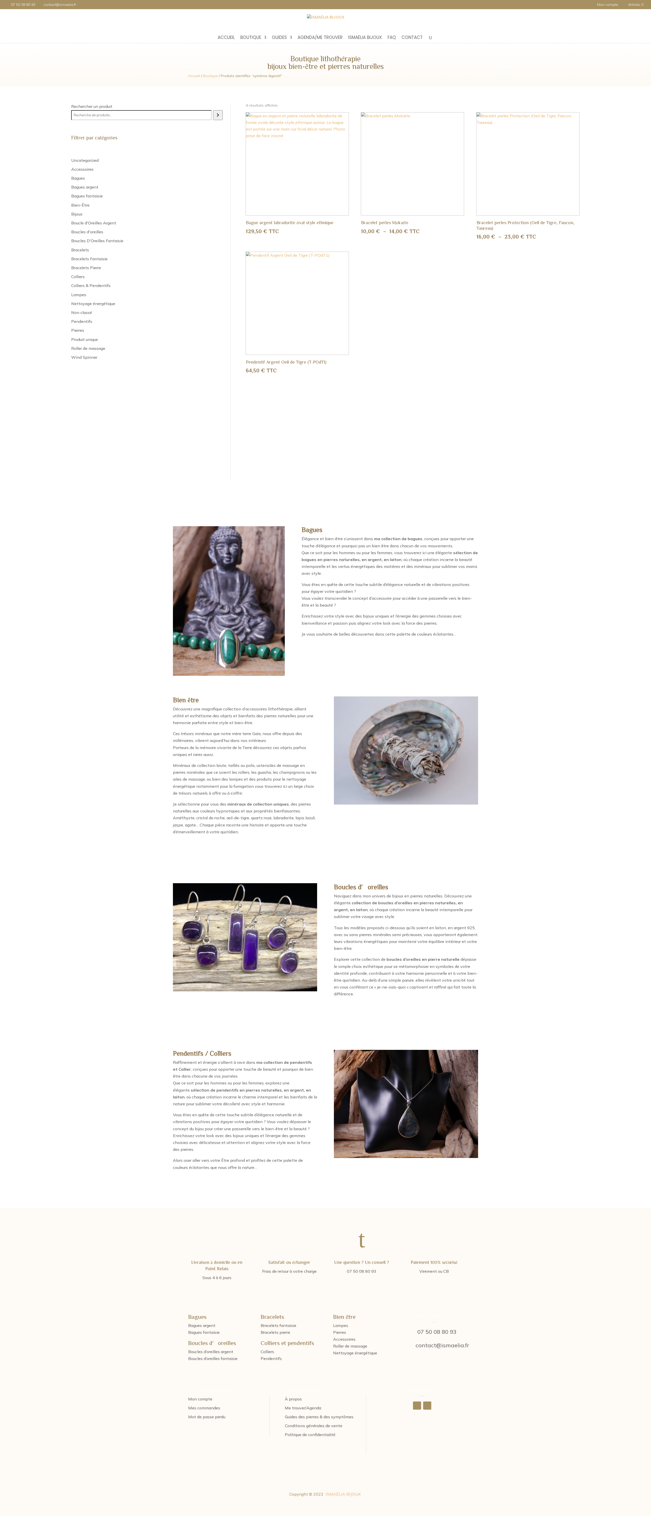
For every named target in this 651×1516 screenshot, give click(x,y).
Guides (279, 38)
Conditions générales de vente (313, 1425)
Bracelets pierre (275, 1332)
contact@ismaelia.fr (442, 1345)
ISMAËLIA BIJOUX (343, 1494)
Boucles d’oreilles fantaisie (213, 1358)
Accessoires (344, 1339)
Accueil (226, 38)
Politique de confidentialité (310, 1434)
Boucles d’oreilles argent (210, 1351)
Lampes (340, 1325)
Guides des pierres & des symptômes (319, 1416)
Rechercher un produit (91, 106)
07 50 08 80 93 (436, 1331)
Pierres (339, 1332)
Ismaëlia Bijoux (365, 38)
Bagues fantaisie (204, 1332)
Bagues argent (201, 1325)
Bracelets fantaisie (278, 1325)
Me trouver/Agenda (303, 1407)
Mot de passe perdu (206, 1416)
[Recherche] (218, 115)
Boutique (250, 38)
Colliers (267, 1351)
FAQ (392, 38)
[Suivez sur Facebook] (417, 1405)
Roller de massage (350, 1346)
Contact (412, 38)
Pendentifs (271, 1358)
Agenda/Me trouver (320, 38)
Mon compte (607, 5)
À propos (293, 1398)
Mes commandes (204, 1407)
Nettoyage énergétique (355, 1352)
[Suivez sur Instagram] (427, 1405)
